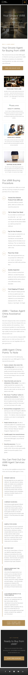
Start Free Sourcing (14, 658)
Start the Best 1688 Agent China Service (13, 623)
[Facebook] (5, 671)
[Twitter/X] (9, 671)
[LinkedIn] (22, 671)
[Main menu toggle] (25, 2)
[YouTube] (18, 671)
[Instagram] (14, 671)
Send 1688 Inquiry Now (12, 68)
